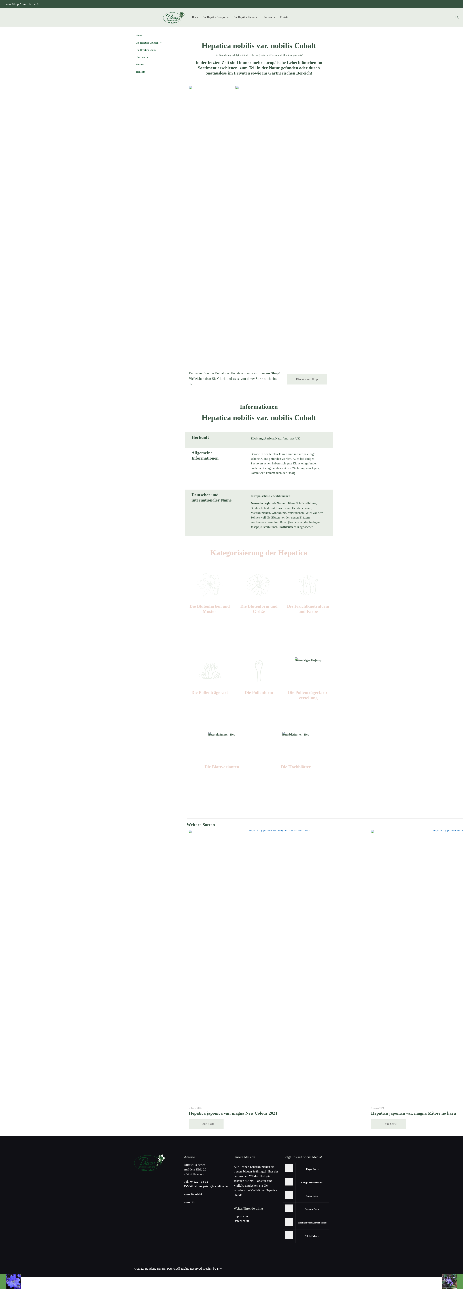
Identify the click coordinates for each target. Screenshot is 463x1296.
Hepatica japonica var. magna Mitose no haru (413, 1113)
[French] (442, 4)
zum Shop (191, 1202)
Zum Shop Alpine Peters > (22, 4)
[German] (406, 4)
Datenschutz (242, 1221)
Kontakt (284, 17)
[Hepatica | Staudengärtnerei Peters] (174, 17)
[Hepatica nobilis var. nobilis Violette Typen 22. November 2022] (452, 1281)
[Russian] (430, 4)
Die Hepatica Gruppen (214, 17)
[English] (412, 4)
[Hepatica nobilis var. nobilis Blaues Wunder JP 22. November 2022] (10, 1281)
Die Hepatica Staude (244, 17)
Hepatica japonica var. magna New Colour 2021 (233, 1113)
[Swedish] (448, 4)
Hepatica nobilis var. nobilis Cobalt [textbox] (259, 45)
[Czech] (418, 4)
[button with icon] (289, 1168)
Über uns (267, 17)
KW (219, 1268)
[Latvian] (454, 4)
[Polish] (436, 4)
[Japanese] (424, 4)
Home (195, 17)
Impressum (241, 1216)
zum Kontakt (193, 1194)
